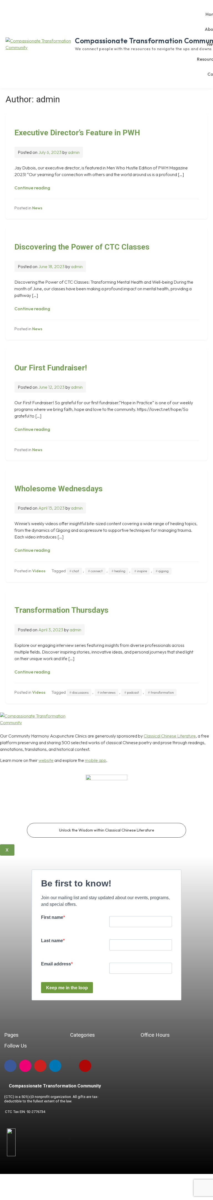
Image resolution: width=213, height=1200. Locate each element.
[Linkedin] (55, 1066)
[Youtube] (40, 1066)
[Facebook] (10, 1066)
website (46, 760)
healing (119, 571)
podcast (133, 692)
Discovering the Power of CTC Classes (81, 246)
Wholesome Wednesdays (58, 488)
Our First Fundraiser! (50, 367)
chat (75, 571)
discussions (80, 692)
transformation (162, 692)
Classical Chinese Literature (170, 736)
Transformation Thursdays (61, 610)
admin (74, 152)
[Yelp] (85, 1066)
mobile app (95, 760)
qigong (163, 571)
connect (97, 571)
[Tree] (70, 1066)
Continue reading (32, 187)
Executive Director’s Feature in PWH (77, 132)
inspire (142, 571)
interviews (107, 692)
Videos (38, 570)
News (37, 207)
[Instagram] (25, 1066)
